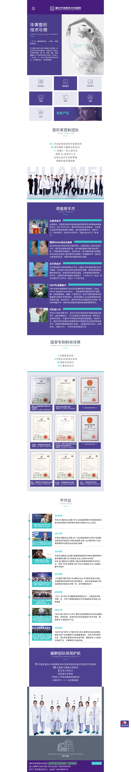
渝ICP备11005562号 (57, 763)
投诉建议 (72, 763)
